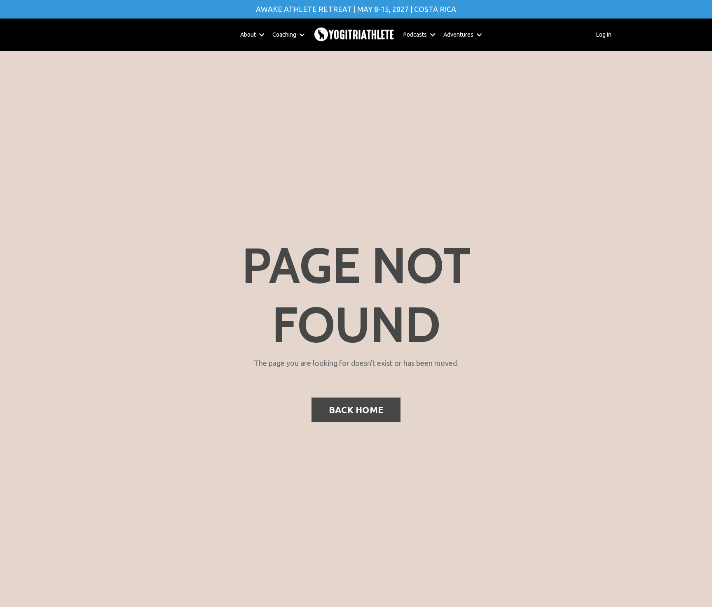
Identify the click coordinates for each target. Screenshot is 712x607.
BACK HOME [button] (356, 410)
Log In (603, 34)
